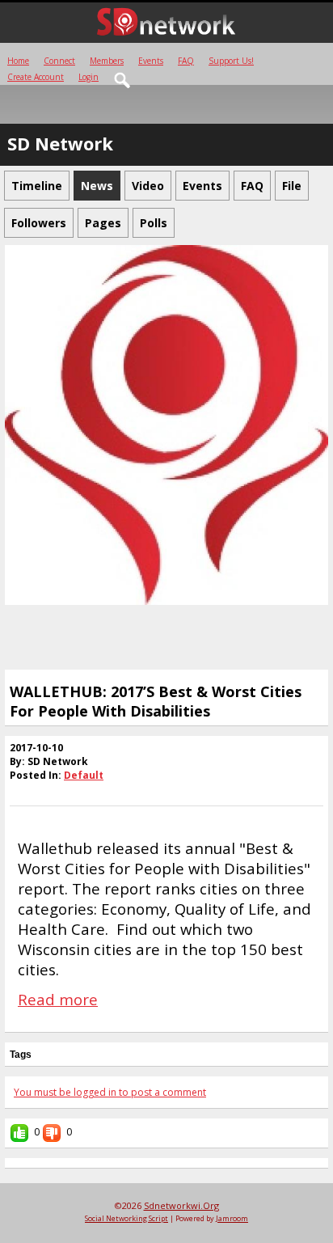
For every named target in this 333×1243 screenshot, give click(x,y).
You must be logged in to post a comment (110, 1092)
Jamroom (232, 1218)
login (88, 76)
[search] (123, 81)
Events (150, 60)
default (83, 775)
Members (107, 60)
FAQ (186, 60)
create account (35, 76)
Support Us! (231, 60)
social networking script (126, 1218)
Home (18, 60)
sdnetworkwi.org (181, 1205)
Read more (58, 999)
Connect (59, 60)
